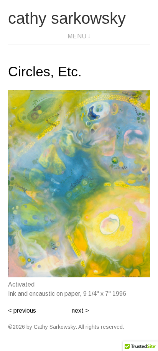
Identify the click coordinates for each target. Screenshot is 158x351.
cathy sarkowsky (67, 18)
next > (80, 310)
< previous (22, 310)
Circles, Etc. (45, 71)
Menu (77, 36)
